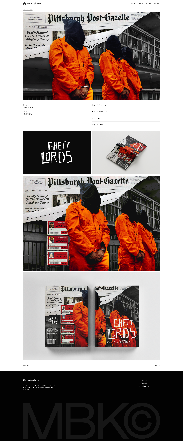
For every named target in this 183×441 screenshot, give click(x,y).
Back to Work (28, 10)
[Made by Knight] (32, 3)
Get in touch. (27, 385)
